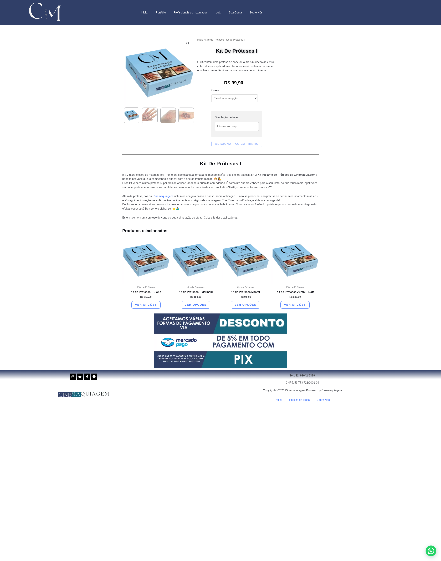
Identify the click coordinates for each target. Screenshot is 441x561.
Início (200, 39)
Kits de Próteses (214, 39)
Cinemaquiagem (163, 196)
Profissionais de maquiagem (190, 12)
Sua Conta (235, 12)
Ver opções (146, 304)
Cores (215, 90)
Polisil (278, 399)
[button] (188, 43)
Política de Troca (299, 399)
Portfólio (161, 12)
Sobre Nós (256, 12)
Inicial (144, 12)
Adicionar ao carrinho (237, 143)
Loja (218, 12)
